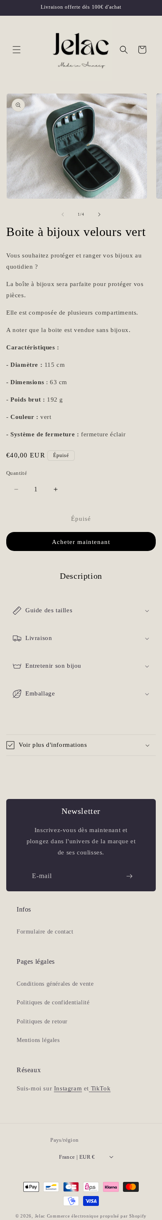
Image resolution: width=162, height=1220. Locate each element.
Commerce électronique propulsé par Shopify (97, 1215)
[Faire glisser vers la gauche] (63, 214)
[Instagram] (90, 1088)
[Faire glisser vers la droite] (99, 214)
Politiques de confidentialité (53, 1002)
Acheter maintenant (81, 542)
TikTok (101, 1088)
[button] (16, 50)
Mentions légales (38, 1040)
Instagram (68, 1088)
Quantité (16, 473)
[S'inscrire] (129, 876)
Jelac (40, 1215)
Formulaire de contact (45, 932)
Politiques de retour (42, 1021)
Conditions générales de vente (55, 984)
